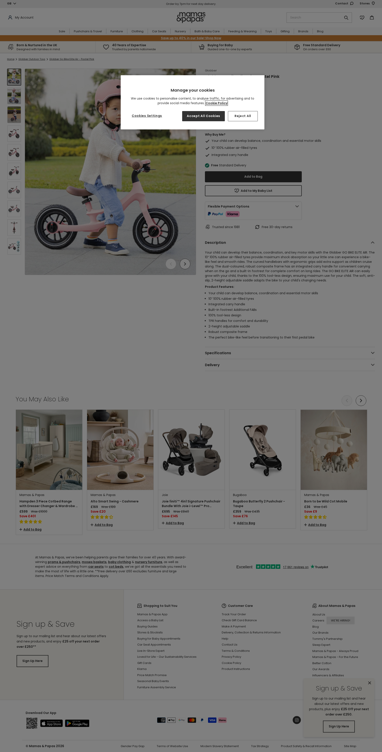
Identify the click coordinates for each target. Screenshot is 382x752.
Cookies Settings (147, 115)
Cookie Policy (216, 103)
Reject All (243, 116)
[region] (192, 102)
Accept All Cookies (203, 116)
